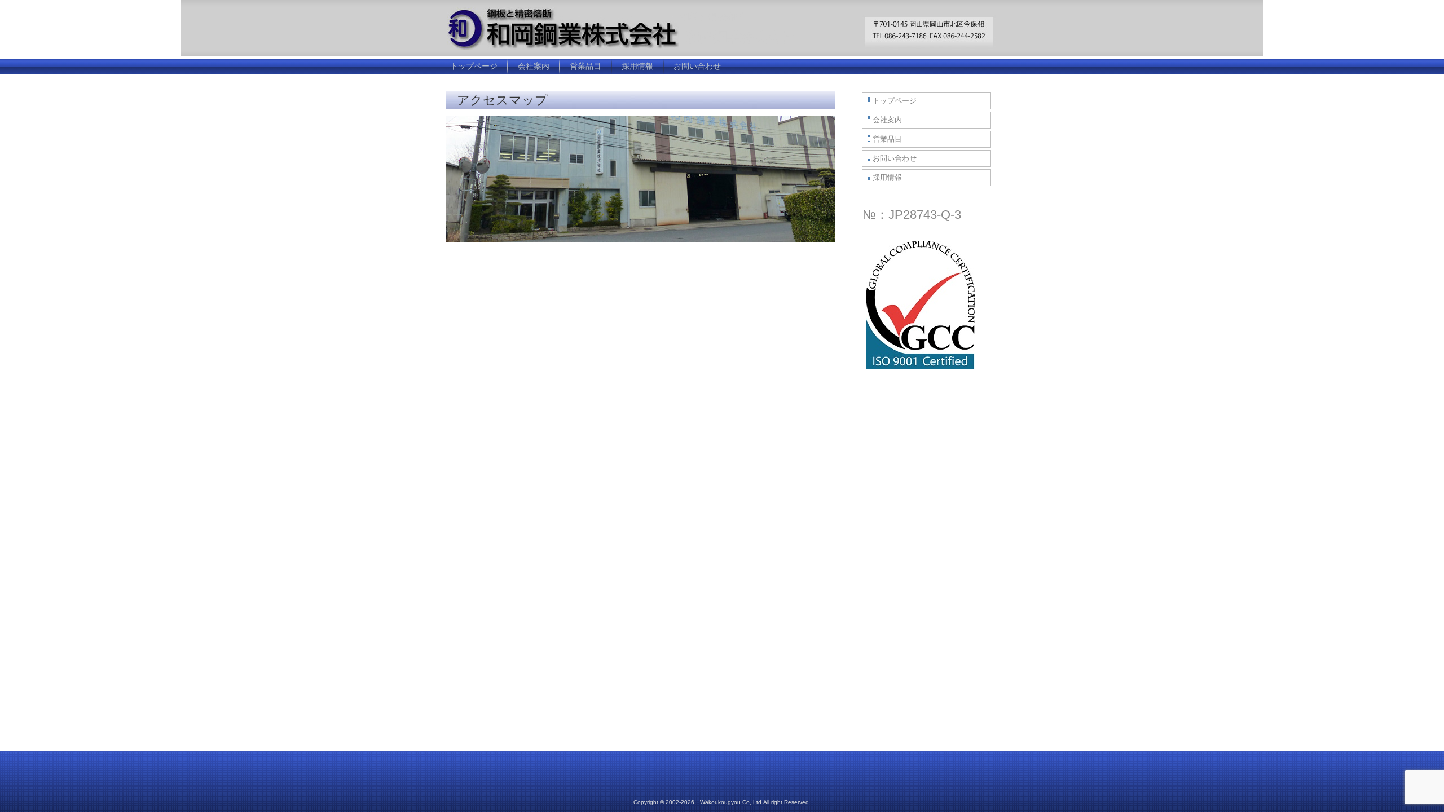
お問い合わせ (697, 65)
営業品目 (585, 65)
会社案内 (533, 65)
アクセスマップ (502, 100)
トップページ (474, 65)
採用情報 (637, 65)
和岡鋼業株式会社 (740, 37)
